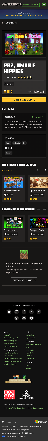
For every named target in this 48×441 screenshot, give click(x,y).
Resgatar (29, 368)
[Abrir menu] (44, 4)
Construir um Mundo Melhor (13, 361)
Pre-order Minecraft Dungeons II (23, 16)
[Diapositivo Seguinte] (44, 170)
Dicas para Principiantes (33, 345)
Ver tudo (6, 170)
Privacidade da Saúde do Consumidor (30, 427)
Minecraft (7, 335)
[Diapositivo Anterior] (38, 170)
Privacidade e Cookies (9, 427)
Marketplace (10, 23)
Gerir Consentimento (36, 408)
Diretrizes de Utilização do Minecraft (15, 408)
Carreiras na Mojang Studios (13, 359)
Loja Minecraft (30, 338)
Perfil (27, 365)
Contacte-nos (30, 359)
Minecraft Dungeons (10, 341)
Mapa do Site (30, 353)
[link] (9, 311)
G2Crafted (11, 77)
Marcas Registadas (23, 430)
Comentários (30, 350)
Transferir (29, 356)
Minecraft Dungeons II (11, 338)
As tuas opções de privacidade (16, 436)
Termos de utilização (8, 430)
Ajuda (27, 347)
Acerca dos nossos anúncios (11, 433)
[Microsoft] (41, 421)
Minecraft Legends (10, 343)
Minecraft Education (10, 346)
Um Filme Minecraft (10, 364)
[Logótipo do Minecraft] (12, 4)
